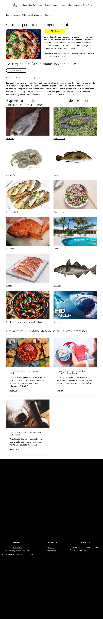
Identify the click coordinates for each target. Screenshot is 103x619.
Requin (57, 322)
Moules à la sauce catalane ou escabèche (24, 322)
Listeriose (17, 70)
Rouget (9, 285)
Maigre (57, 175)
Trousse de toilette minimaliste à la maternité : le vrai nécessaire (72, 372)
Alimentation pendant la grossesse (17, 551)
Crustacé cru (12, 175)
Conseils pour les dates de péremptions (17, 554)
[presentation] (27, 121)
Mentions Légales (51, 551)
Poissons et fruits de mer (32, 15)
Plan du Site (17, 547)
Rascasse (10, 248)
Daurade (10, 138)
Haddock (57, 285)
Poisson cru (59, 212)
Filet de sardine (13, 212)
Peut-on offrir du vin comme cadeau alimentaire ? (25, 433)
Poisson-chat (59, 138)
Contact (51, 547)
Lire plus (14, 391)
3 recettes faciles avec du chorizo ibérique (23, 372)
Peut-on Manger (13, 15)
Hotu (56, 248)
